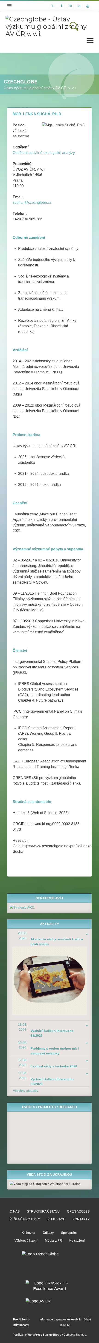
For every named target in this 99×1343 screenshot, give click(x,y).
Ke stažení (77, 1240)
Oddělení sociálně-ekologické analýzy (44, 153)
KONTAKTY (81, 1219)
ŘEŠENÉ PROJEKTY (24, 1219)
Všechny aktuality (25, 1090)
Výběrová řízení (26, 1240)
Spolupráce (69, 1232)
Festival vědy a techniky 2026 (54, 1066)
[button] (74, 26)
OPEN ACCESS (78, 1211)
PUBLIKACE (56, 1219)
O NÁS (15, 1211)
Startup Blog (51, 1334)
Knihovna (28, 1232)
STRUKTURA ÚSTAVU (43, 1211)
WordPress (34, 1334)
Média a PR (53, 1240)
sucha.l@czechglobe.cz (32, 202)
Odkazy (48, 1232)
